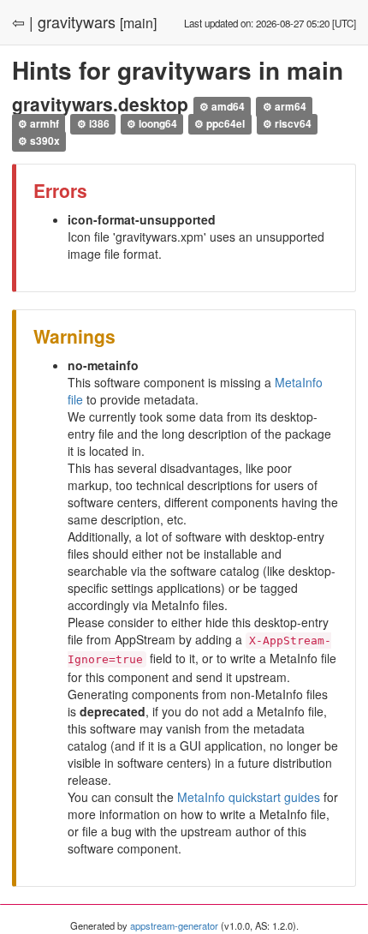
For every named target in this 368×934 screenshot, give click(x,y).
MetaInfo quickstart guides (248, 796)
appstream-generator (174, 925)
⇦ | (22, 21)
